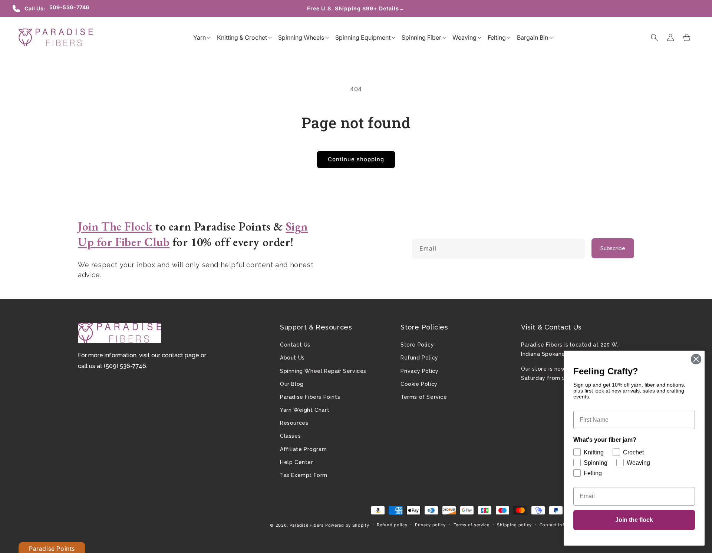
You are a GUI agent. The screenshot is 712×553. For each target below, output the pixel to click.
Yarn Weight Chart (304, 410)
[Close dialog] (696, 359)
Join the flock (634, 520)
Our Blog (292, 384)
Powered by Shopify (347, 525)
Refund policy (392, 524)
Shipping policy (514, 524)
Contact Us (295, 345)
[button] (199, 37)
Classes (290, 436)
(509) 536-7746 (125, 366)
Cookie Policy (419, 384)
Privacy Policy (419, 371)
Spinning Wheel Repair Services (323, 371)
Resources (294, 423)
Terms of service (472, 524)
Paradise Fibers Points (310, 397)
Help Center (296, 462)
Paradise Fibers (307, 525)
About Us (292, 358)
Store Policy (417, 345)
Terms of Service (423, 397)
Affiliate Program (303, 449)
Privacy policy (430, 524)
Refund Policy (419, 358)
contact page (180, 355)
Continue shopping (356, 159)
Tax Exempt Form (303, 475)
